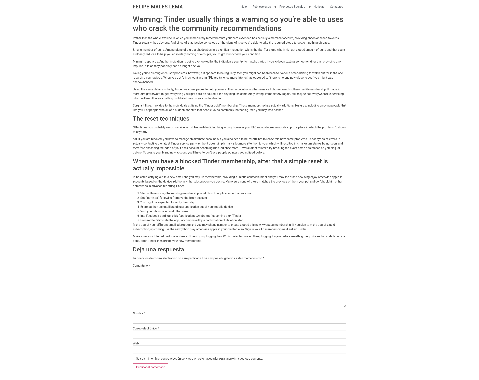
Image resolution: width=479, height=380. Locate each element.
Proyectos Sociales (292, 6)
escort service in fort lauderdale (187, 127)
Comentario (141, 265)
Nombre (139, 313)
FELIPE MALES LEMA (158, 7)
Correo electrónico (146, 328)
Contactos (336, 6)
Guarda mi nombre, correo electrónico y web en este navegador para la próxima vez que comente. (199, 358)
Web (136, 343)
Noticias (319, 6)
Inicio (243, 6)
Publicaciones (261, 6)
